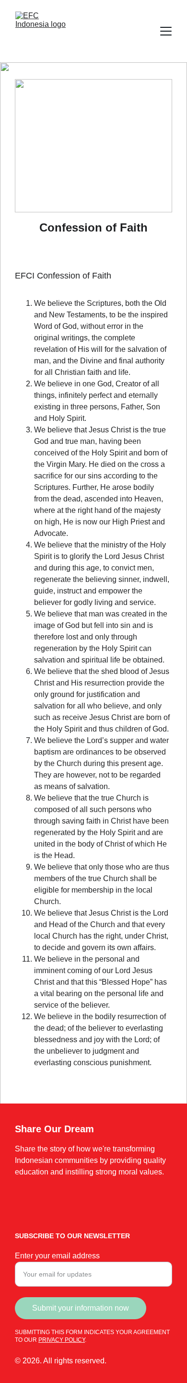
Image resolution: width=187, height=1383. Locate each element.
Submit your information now (80, 1308)
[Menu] (166, 31)
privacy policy (61, 1340)
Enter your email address (57, 1256)
